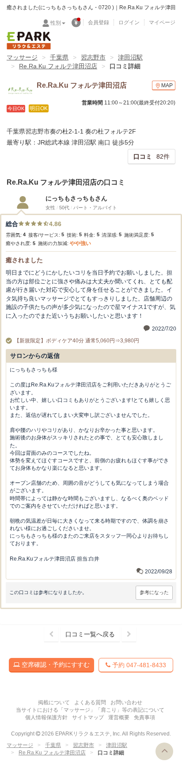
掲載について (54, 702)
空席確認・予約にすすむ (55, 664)
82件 (151, 156)
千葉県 (59, 57)
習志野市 (93, 57)
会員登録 (98, 22)
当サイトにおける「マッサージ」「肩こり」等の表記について (90, 710)
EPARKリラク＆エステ (29, 40)
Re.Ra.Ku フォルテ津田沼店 (58, 66)
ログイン (129, 22)
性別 (55, 23)
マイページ (162, 22)
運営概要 (118, 717)
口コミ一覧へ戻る (90, 634)
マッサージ (22, 57)
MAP (167, 85)
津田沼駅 (130, 57)
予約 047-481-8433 (138, 665)
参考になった (154, 592)
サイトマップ (88, 717)
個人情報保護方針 (46, 717)
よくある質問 (90, 702)
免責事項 (144, 717)
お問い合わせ (126, 702)
